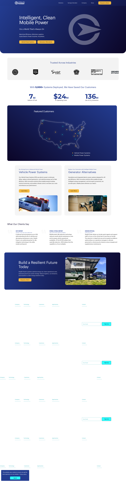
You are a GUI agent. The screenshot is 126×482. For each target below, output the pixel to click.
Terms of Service (94, 334)
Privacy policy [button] (23, 474)
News (92, 3)
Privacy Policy (85, 334)
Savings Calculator (72, 3)
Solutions (60, 3)
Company (84, 3)
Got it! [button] (15, 478)
